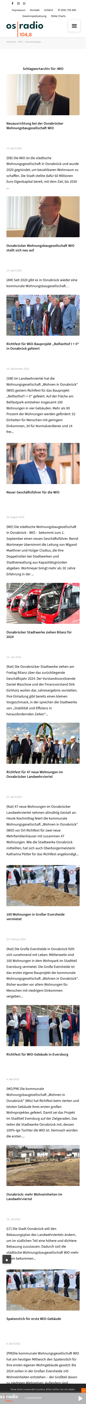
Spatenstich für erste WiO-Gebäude (33, 1318)
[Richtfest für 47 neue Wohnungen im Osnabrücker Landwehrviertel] (43, 743)
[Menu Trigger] (74, 26)
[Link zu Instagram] (18, 3)
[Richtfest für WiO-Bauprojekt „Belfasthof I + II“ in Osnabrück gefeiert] (43, 315)
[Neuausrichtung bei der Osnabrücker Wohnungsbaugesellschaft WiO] (43, 94)
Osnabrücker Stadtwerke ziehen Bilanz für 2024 (39, 634)
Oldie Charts (58, 16)
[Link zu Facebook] (13, 3)
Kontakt (35, 10)
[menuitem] (19, 10)
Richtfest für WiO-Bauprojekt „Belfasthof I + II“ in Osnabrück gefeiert (42, 346)
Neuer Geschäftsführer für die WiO (32, 492)
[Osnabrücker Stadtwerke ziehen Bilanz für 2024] (43, 603)
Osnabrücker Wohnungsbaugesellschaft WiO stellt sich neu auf (40, 248)
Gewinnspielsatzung (34, 16)
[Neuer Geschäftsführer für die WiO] (43, 463)
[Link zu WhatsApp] (24, 3)
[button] (80, 1398)
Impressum (18, 10)
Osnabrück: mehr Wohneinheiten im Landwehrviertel (34, 1197)
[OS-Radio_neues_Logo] (35, 29)
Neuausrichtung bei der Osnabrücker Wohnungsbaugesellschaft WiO (34, 126)
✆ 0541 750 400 (67, 10)
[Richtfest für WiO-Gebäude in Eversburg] (43, 1025)
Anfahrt (48, 10)
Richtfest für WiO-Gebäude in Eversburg (37, 1054)
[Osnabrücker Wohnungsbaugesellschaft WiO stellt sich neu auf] (43, 216)
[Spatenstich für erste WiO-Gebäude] (43, 1290)
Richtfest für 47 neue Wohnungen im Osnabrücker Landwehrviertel (34, 774)
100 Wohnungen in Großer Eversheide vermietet (35, 917)
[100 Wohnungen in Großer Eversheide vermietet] (43, 885)
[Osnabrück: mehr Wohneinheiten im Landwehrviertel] (43, 1165)
